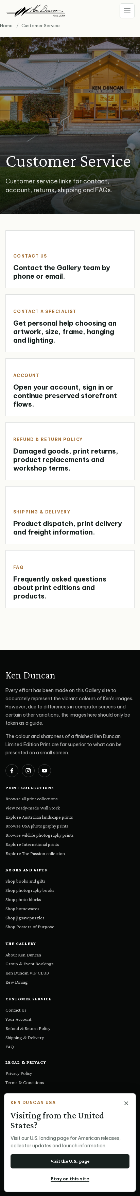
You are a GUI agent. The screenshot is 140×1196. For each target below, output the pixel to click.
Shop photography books (29, 890)
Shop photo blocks (23, 899)
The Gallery (20, 943)
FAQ (9, 1046)
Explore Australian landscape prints (39, 817)
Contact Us (16, 1010)
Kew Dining (16, 982)
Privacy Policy (18, 1073)
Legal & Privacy (26, 1062)
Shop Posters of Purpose (29, 926)
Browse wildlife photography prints (39, 835)
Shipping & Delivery (24, 1037)
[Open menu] (127, 10)
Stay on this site (70, 1178)
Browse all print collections (31, 798)
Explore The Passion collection (35, 853)
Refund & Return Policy (27, 1028)
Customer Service (28, 999)
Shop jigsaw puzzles (25, 917)
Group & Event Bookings (29, 963)
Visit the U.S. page (70, 1161)
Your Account (18, 1019)
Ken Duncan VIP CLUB (27, 973)
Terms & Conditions (24, 1082)
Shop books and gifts (25, 881)
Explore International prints (32, 844)
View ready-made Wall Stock (32, 807)
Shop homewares (22, 908)
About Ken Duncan (23, 954)
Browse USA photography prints (36, 826)
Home (6, 25)
